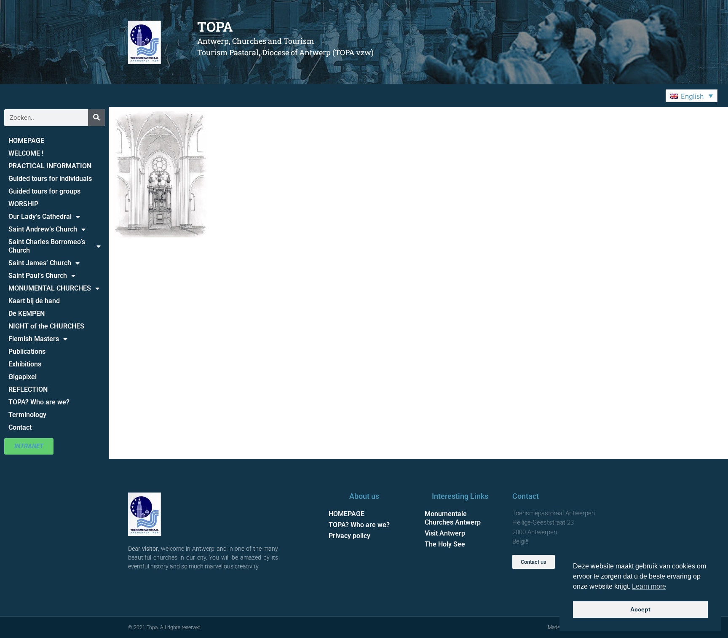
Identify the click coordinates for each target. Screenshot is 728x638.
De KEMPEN (26, 314)
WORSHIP (23, 204)
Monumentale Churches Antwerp (453, 518)
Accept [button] (640, 609)
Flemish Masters (33, 339)
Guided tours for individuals (50, 179)
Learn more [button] (649, 586)
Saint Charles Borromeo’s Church (46, 246)
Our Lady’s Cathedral (40, 217)
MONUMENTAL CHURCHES (49, 288)
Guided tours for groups (44, 191)
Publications (27, 351)
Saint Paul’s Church (37, 276)
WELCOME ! (25, 153)
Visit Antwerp (445, 533)
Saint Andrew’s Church (42, 229)
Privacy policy (349, 536)
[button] (691, 95)
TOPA (215, 26)
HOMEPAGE (26, 141)
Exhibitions (24, 364)
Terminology (27, 415)
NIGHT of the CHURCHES (46, 326)
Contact (20, 427)
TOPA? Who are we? (39, 402)
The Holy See (445, 544)
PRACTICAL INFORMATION (49, 166)
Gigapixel (22, 377)
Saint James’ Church (39, 263)
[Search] (96, 117)
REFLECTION (28, 389)
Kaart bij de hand (34, 301)
